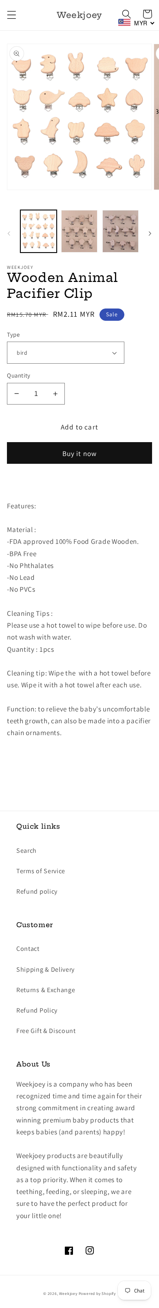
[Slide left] (9, 234)
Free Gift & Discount (46, 1030)
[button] (11, 15)
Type (13, 334)
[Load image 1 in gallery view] (38, 231)
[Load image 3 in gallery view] (120, 231)
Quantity (19, 375)
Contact (28, 948)
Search (26, 850)
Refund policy (36, 891)
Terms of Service (40, 871)
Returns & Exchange (45, 990)
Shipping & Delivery (45, 969)
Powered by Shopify (97, 1293)
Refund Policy (36, 1010)
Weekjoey (68, 1293)
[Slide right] (150, 234)
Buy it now (79, 453)
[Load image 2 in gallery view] (79, 231)
